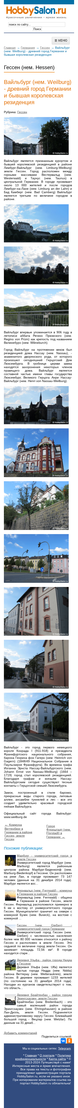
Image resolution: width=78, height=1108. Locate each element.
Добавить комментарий (20, 1033)
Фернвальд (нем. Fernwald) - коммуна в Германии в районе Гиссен (44, 892)
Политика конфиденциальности (43, 1057)
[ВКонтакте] (63, 1040)
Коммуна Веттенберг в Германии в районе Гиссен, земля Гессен (18, 832)
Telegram (64, 1048)
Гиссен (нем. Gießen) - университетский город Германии (44, 927)
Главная (10, 47)
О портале (47, 1055)
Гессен (45, 47)
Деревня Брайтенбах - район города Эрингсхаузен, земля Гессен (44, 996)
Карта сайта (57, 1059)
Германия (28, 47)
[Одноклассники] (69, 1040)
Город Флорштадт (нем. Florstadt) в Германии (58, 831)
